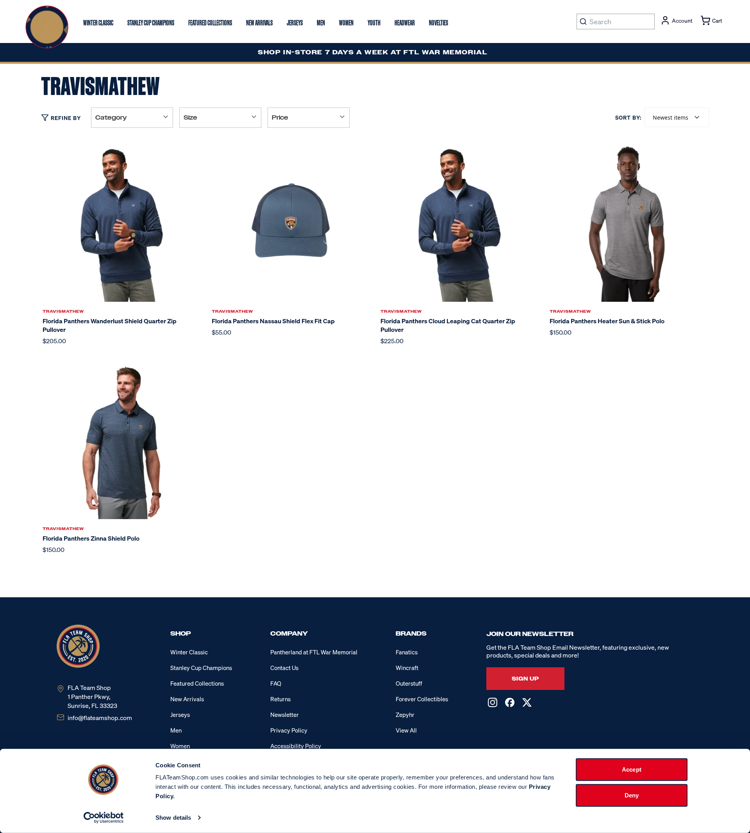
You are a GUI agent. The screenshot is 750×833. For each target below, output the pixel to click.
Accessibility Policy (295, 746)
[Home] (46, 26)
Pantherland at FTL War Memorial (313, 652)
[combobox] (677, 117)
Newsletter (284, 714)
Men (176, 730)
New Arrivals (187, 699)
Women (180, 746)
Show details (173, 817)
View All (406, 730)
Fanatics (407, 652)
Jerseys (180, 714)
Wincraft (407, 668)
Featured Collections (197, 683)
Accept (631, 769)
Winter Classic (189, 652)
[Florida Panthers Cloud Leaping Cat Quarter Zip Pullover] (459, 221)
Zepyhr (405, 714)
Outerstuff (409, 683)
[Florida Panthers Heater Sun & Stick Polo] (628, 221)
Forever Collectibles (422, 699)
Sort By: (628, 117)
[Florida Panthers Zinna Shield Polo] (121, 439)
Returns (280, 699)
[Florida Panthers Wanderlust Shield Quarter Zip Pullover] (121, 221)
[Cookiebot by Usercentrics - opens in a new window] (104, 818)
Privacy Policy (288, 730)
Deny (632, 795)
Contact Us (284, 668)
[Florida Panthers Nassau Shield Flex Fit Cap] (290, 221)
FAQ (275, 683)
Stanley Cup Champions (201, 668)
